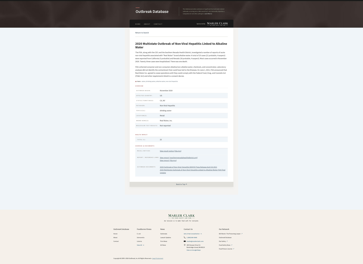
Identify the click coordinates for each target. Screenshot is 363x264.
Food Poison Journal (226, 249)
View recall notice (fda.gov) (170, 151)
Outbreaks (163, 234)
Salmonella (140, 237)
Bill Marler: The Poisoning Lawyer (231, 234)
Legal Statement (157, 258)
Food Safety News (225, 245)
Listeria (139, 241)
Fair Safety (223, 241)
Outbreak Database (225, 237)
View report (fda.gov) (168, 160)
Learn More (207, 14)
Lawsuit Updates (165, 237)
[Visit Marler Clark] (181, 216)
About (147, 24)
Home (137, 24)
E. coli (139, 234)
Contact (158, 24)
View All (140, 245)
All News (163, 245)
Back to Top (180, 184)
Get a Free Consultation (193, 234)
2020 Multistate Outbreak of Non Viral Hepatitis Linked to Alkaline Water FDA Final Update (192, 171)
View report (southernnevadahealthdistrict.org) (179, 157)
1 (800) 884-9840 (192, 237)
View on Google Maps (194, 250)
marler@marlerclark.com (195, 241)
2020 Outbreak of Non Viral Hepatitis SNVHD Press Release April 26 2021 (188, 167)
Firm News (163, 241)
